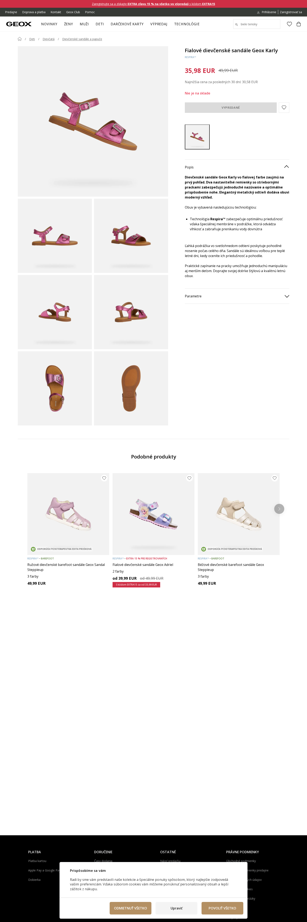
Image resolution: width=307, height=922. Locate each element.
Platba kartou (37, 861)
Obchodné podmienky (241, 861)
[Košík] (298, 24)
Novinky (49, 24)
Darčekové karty (127, 24)
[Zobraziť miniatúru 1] (55, 236)
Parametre (193, 296)
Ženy (68, 24)
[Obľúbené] (289, 24)
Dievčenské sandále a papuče (82, 39)
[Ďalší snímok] (279, 509)
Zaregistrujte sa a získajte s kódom (153, 4)
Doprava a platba (34, 12)
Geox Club (73, 12)
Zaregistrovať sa (291, 12)
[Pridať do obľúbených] (104, 478)
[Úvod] (20, 39)
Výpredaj (158, 24)
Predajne (11, 12)
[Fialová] (197, 136)
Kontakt (56, 12)
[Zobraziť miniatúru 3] (55, 312)
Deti (100, 24)
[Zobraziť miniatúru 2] (131, 236)
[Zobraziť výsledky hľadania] (236, 24)
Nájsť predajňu (170, 861)
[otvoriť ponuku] (75, 25)
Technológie (187, 24)
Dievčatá (49, 39)
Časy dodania (103, 861)
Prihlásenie (269, 12)
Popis (189, 167)
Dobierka (34, 880)
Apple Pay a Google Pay (44, 870)
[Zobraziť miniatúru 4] (131, 312)
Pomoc (90, 12)
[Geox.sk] (19, 24)
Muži (84, 24)
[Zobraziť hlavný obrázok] (93, 121)
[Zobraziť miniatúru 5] (55, 388)
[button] (284, 107)
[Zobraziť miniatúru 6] (131, 388)
